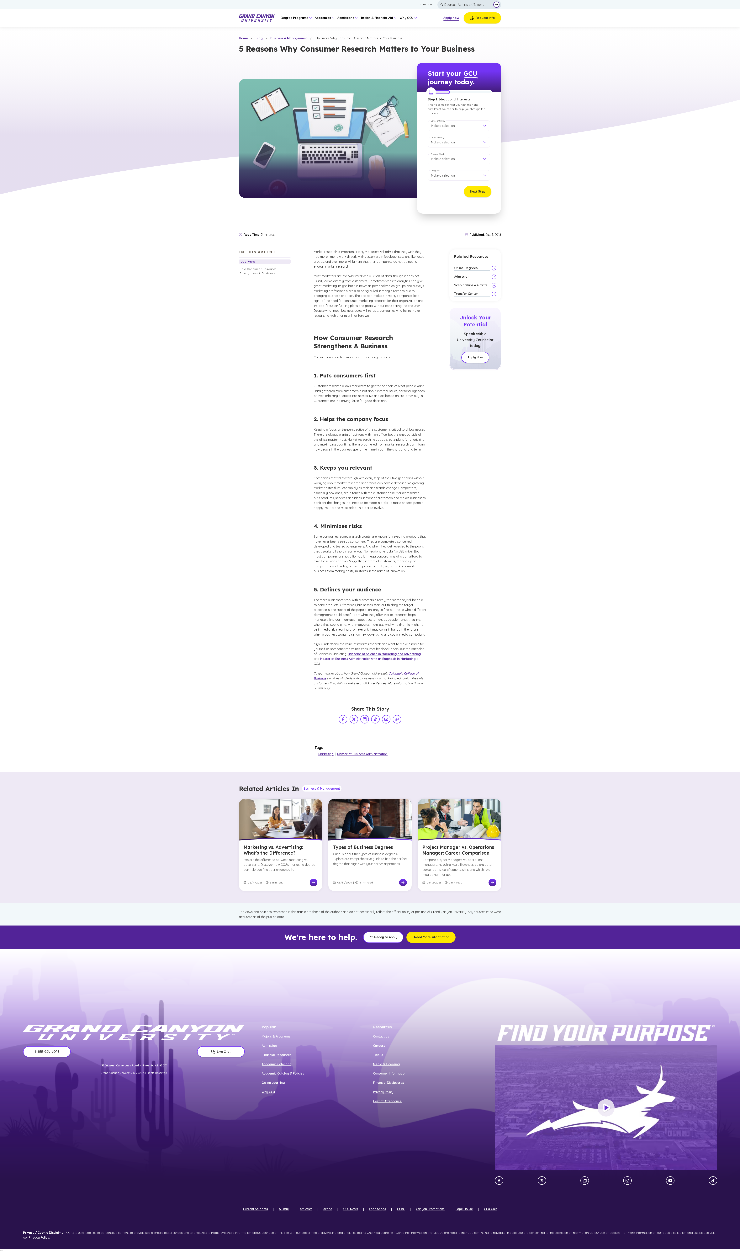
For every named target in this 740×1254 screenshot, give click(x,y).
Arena (327, 1209)
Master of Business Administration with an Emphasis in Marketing (368, 659)
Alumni (284, 1209)
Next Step (477, 191)
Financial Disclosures (388, 1083)
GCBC (401, 1209)
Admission (269, 1046)
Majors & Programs (276, 1036)
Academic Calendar (276, 1064)
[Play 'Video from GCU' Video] (606, 1108)
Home (243, 38)
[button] (459, 125)
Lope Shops (377, 1209)
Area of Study (438, 153)
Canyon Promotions (430, 1209)
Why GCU (268, 1092)
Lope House (464, 1209)
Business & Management (288, 38)
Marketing (326, 754)
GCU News (350, 1209)
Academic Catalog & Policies (283, 1073)
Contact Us (381, 1036)
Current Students (255, 1209)
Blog (259, 38)
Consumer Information (389, 1073)
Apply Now (451, 18)
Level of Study (438, 120)
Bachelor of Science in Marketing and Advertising (384, 654)
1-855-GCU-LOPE (47, 1052)
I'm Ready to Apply (383, 937)
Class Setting (437, 137)
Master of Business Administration (362, 754)
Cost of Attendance (387, 1101)
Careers (379, 1046)
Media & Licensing (386, 1064)
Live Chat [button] (223, 1052)
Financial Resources (276, 1055)
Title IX (378, 1055)
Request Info (485, 18)
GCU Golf (490, 1209)
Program (435, 170)
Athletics (306, 1209)
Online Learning (273, 1083)
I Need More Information (431, 937)
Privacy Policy (383, 1092)
